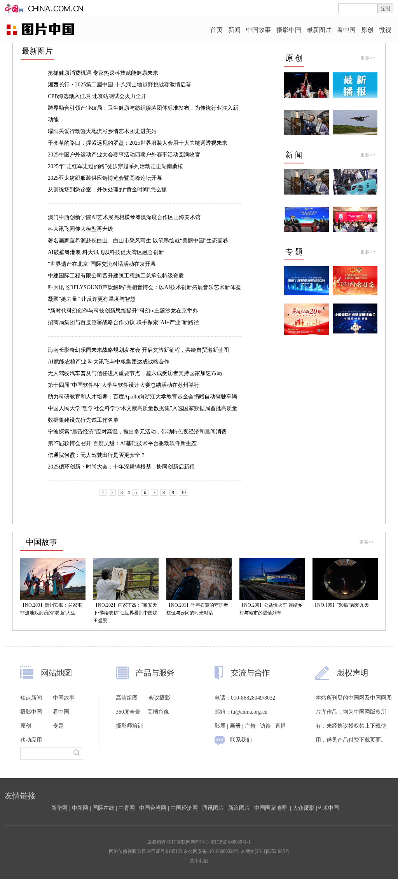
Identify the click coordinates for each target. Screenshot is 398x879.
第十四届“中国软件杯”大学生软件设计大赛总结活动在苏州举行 (123, 385)
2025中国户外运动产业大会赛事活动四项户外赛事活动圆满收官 (124, 155)
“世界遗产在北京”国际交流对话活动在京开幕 (102, 264)
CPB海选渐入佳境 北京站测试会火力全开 (97, 96)
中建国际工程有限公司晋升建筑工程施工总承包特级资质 (116, 276)
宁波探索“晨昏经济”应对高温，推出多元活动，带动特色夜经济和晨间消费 (137, 432)
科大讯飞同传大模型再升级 (80, 229)
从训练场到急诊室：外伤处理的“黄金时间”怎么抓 (107, 190)
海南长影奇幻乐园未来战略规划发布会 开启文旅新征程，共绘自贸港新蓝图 (138, 350)
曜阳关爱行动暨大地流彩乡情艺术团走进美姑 (102, 131)
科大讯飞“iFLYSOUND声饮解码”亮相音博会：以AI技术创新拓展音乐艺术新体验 (144, 287)
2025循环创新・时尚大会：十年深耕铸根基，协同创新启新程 (121, 467)
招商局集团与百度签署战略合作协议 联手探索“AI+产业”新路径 (123, 322)
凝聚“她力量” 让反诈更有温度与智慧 (92, 299)
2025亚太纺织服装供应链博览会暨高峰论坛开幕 (105, 178)
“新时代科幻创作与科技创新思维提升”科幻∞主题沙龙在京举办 (123, 311)
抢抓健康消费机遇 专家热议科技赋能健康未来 (103, 73)
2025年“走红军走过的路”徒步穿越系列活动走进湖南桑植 (115, 166)
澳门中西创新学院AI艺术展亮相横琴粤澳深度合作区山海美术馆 (124, 217)
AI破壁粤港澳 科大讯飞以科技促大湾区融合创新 (106, 252)
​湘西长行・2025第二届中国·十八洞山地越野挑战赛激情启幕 (119, 85)
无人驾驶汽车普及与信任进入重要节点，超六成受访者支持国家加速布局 (135, 373)
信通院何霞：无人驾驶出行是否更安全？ (97, 455)
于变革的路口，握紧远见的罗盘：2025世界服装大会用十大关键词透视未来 (137, 143)
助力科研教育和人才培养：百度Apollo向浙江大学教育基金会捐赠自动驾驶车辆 (142, 397)
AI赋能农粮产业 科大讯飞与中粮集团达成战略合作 (108, 362)
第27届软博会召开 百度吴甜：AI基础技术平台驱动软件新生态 (122, 443)
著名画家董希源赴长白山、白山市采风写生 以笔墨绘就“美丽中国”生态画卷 (138, 241)
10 (183, 492)
